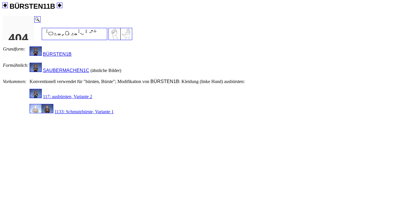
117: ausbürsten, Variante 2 (67, 96)
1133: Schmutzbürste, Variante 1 (84, 111)
